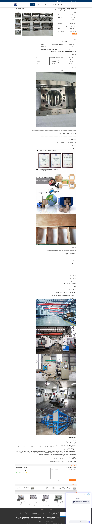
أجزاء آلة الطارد (41, 509)
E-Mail (52, 521)
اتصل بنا (60, 4)
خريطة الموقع (47, 521)
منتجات (32, 4)
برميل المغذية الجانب (70, 461)
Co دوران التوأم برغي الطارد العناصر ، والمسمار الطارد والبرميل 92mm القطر (38, 513)
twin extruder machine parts (55, 461)
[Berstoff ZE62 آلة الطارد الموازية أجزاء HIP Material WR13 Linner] (32, 488)
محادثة (73, 33)
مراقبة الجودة (54, 4)
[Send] (67, 522)
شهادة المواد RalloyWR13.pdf (70, 66)
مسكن (28, 4)
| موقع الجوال (41, 521)
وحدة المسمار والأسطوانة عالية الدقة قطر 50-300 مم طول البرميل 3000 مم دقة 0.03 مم (33, 504)
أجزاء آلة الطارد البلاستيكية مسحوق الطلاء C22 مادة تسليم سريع (37, 518)
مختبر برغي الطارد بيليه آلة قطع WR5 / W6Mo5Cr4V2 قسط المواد (53, 518)
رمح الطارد (27, 509)
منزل (16, 8)
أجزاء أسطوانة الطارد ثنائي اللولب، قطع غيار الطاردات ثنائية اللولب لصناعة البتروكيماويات (58, 503)
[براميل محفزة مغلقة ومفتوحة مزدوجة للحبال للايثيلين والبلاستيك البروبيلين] (46, 498)
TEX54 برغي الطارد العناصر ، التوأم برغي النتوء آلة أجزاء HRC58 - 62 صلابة (21, 503)
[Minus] (67, 494)
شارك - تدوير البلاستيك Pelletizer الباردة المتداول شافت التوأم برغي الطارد (22, 518)
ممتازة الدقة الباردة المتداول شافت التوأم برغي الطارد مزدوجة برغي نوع (22, 515)
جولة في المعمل (46, 4)
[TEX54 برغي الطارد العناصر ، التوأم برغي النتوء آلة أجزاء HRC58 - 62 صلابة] (21, 498)
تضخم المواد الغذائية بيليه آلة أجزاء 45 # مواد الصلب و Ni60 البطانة (53, 513)
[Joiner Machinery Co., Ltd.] (19, 4)
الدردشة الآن (59, 1)
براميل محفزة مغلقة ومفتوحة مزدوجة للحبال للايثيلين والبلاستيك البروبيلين (46, 503)
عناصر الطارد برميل (63, 461)
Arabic (55, 1)
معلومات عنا (38, 4)
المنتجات (19, 8)
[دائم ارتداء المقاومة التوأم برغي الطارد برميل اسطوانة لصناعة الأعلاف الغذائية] (53, 488)
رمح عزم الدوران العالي (54, 509)
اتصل (72, 480)
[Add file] (89, 522)
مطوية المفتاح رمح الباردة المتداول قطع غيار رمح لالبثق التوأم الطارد (23, 513)
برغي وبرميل (24, 8)
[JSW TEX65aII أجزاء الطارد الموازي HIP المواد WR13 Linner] (18, 15)
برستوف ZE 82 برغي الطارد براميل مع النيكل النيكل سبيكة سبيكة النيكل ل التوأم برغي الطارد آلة (65, 489)
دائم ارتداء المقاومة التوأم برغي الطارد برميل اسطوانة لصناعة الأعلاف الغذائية (45, 489)
